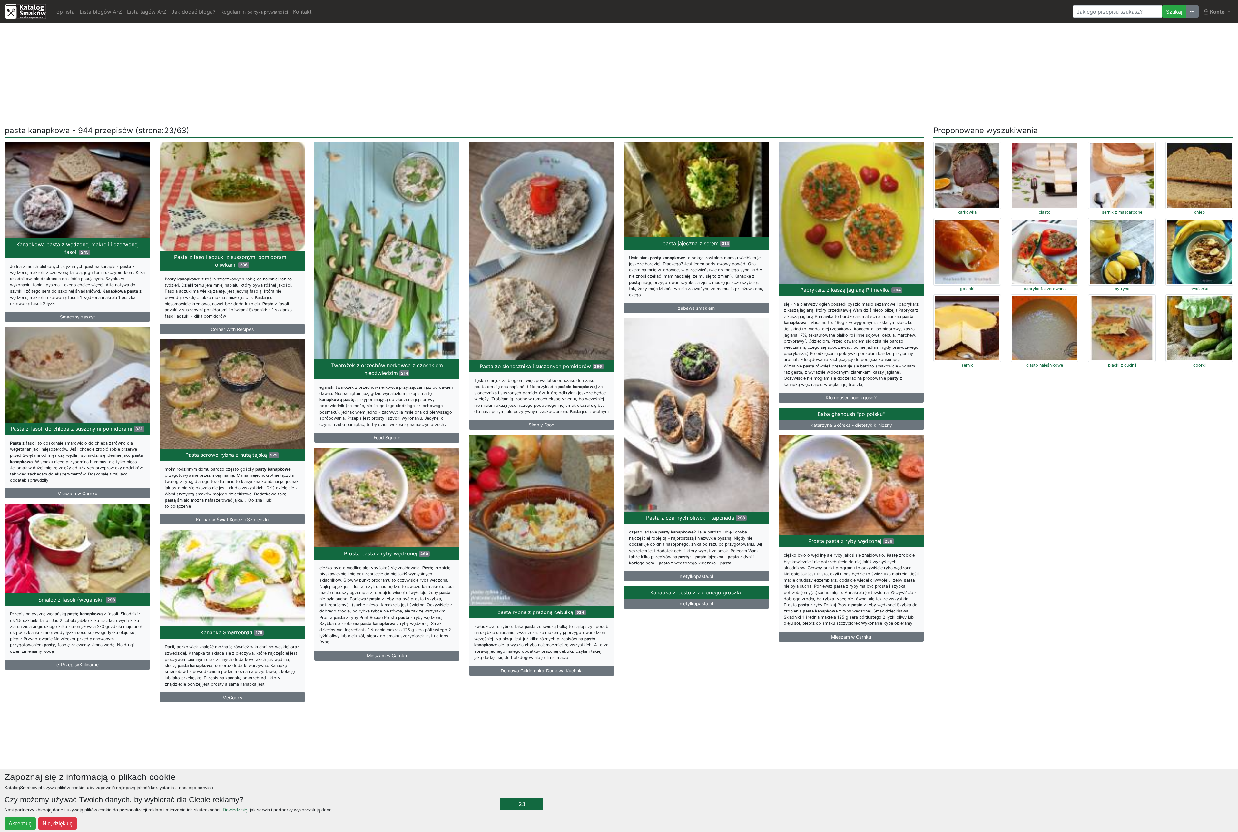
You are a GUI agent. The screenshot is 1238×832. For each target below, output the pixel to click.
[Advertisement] (619, 73)
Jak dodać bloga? (193, 11)
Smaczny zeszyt (77, 316)
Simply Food (542, 424)
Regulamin (254, 11)
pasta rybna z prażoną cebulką (540, 612)
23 (522, 804)
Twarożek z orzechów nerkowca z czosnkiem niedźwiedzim (387, 369)
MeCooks (232, 697)
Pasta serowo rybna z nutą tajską (231, 455)
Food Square (387, 437)
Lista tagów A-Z (146, 11)
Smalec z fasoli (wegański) (76, 599)
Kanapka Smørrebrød (231, 632)
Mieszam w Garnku (77, 493)
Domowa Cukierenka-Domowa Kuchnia (542, 670)
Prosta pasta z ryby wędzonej (850, 541)
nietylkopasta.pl (696, 576)
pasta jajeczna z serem (696, 243)
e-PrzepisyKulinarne (77, 664)
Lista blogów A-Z (101, 11)
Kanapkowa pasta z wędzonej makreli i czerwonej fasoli (77, 248)
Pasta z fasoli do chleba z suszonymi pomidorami (76, 429)
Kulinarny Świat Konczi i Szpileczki (232, 519)
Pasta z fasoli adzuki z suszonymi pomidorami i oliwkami (232, 261)
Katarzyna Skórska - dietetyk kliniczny (851, 425)
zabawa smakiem (696, 308)
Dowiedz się (235, 809)
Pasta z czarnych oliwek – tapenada (695, 517)
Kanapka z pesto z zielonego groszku (696, 592)
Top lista (64, 11)
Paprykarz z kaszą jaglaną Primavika (850, 290)
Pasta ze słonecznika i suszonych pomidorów (541, 366)
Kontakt (302, 11)
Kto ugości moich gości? (851, 397)
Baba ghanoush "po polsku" (851, 414)
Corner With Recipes (232, 329)
